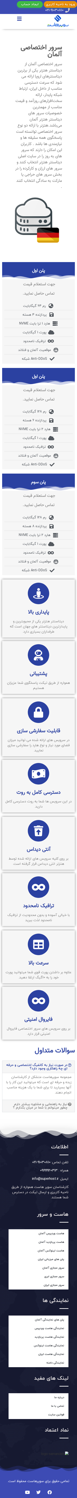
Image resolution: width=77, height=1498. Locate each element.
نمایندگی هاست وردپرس (49, 1328)
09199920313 (49, 1170)
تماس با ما (57, 1406)
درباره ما (59, 1397)
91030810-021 (41, 1162)
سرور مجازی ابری (54, 1277)
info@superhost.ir (45, 1179)
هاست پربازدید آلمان (51, 1242)
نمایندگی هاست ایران (51, 1354)
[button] (38, 1067)
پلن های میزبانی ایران (51, 1259)
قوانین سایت (56, 1415)
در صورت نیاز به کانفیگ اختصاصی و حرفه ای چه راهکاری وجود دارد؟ (36, 1067)
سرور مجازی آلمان (53, 1268)
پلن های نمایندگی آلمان (49, 1320)
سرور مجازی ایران (54, 1285)
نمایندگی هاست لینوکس (49, 1346)
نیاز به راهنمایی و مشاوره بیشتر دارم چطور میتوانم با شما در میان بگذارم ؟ (40, 1106)
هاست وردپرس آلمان (51, 1233)
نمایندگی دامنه (55, 1363)
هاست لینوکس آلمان (51, 1251)
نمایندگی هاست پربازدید (49, 1337)
